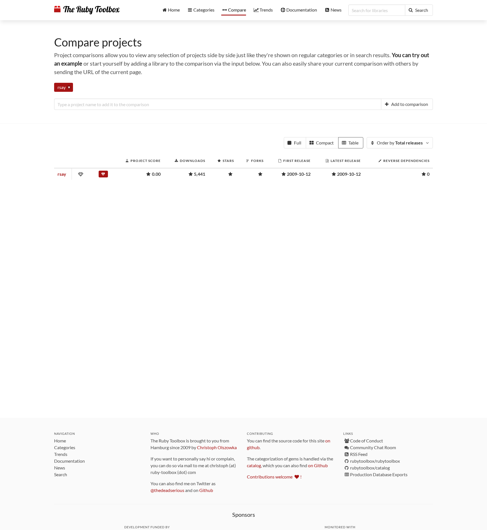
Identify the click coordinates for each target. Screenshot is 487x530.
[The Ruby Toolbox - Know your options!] (87, 10)
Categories (64, 447)
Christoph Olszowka (217, 447)
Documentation (69, 461)
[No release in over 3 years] (104, 175)
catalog (254, 465)
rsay (61, 174)
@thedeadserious (167, 490)
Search (60, 474)
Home (60, 440)
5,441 (199, 174)
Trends (60, 454)
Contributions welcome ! (274, 476)
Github (206, 490)
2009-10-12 (299, 174)
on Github (318, 465)
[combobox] (217, 104)
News (59, 467)
